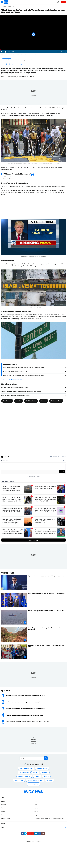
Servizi (3, 823)
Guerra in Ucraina (42, 768)
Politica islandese (33, 784)
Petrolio (37, 776)
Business (3, 804)
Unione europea (24, 772)
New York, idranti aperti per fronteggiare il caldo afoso (15, 395)
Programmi (37, 815)
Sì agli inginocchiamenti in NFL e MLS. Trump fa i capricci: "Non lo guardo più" (24, 367)
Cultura (36, 811)
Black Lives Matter (31, 400)
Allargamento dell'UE (24, 776)
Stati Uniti (44, 772)
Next (2, 808)
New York (18, 400)
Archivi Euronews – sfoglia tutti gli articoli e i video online (49, 818)
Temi (2, 797)
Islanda (35, 772)
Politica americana (56, 400)
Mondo (10, 6)
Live (63, 2)
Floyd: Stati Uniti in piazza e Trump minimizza (15, 371)
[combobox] (34, 758)
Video (2, 815)
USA (15, 6)
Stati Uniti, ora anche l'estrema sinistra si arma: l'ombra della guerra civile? (21, 391)
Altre (2, 827)
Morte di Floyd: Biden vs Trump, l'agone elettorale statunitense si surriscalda (23, 375)
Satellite (46, 776)
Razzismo (43, 400)
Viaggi (3, 811)
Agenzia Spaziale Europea (35, 780)
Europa (3, 801)
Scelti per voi (7, 573)
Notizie (5, 6)
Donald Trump (7, 400)
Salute (36, 808)
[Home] (1, 6)
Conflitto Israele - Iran (26, 768)
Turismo (49, 780)
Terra (35, 804)
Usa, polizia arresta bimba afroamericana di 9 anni (14, 387)
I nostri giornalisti (5, 818)
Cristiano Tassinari (6, 58)
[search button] (46, 758)
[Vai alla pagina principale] (6, 2)
